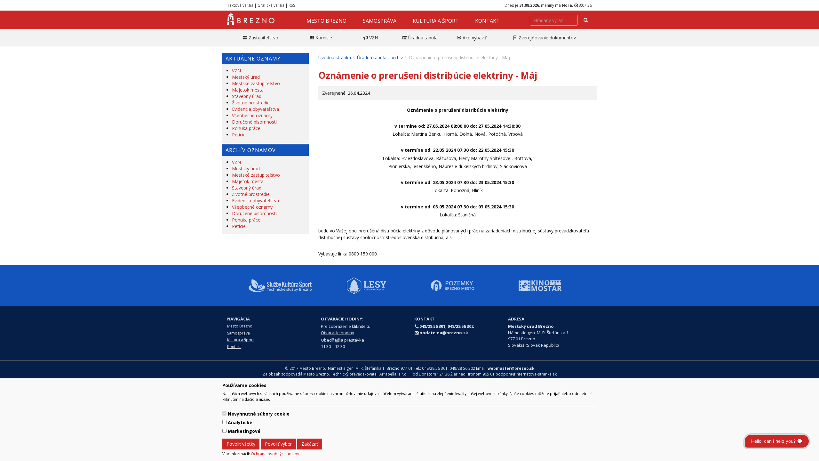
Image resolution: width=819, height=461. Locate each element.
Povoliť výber (278, 444)
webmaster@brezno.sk (511, 368)
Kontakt (487, 20)
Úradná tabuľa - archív (380, 57)
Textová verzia (240, 5)
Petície (239, 135)
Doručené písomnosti (254, 122)
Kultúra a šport (436, 20)
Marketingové (244, 431)
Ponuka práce (246, 128)
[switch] (224, 413)
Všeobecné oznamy (252, 115)
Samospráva (379, 20)
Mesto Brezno (326, 20)
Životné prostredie (251, 103)
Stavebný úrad (246, 96)
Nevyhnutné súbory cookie (259, 414)
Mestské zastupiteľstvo (256, 83)
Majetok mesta (248, 90)
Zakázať (309, 444)
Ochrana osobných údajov (275, 453)
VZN (236, 71)
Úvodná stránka (334, 57)
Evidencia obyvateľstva (255, 109)
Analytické (240, 422)
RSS (292, 5)
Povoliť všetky (241, 444)
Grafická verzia (271, 5)
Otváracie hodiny (337, 333)
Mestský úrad (246, 77)
